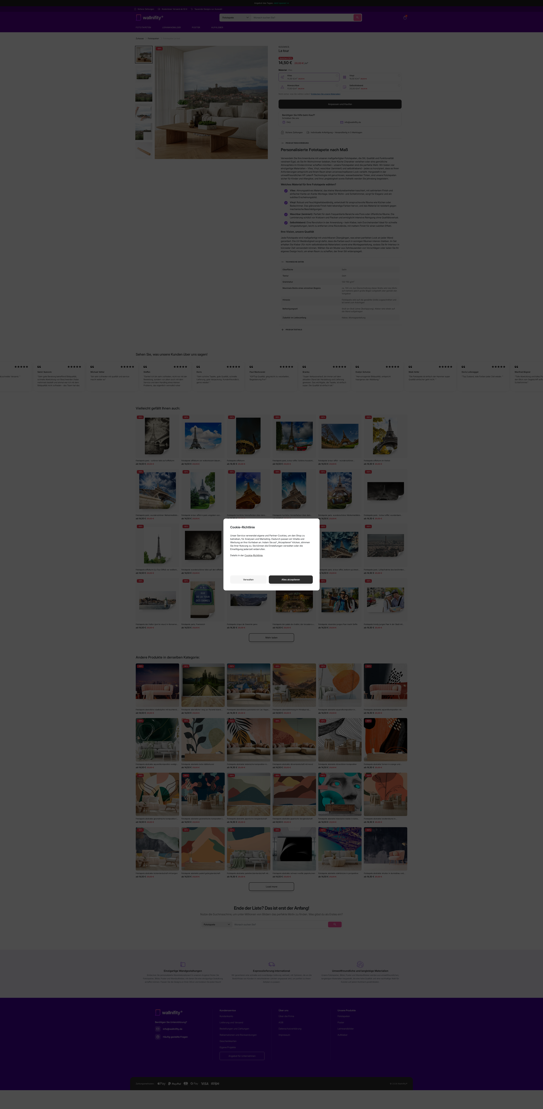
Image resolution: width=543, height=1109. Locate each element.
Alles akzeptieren (291, 579)
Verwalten (248, 579)
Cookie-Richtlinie (253, 555)
